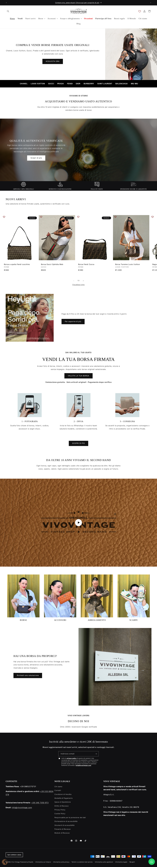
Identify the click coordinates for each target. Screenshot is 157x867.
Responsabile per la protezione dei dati (70, 817)
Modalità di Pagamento (63, 798)
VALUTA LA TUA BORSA (78, 376)
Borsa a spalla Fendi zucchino (17, 264)
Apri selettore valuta (14, 855)
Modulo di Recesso (62, 833)
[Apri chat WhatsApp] (151, 861)
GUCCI (51, 84)
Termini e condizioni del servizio (82, 862)
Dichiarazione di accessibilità (65, 821)
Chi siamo (58, 787)
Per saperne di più (73, 321)
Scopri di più (36, 158)
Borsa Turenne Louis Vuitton (127, 264)
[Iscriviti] (96, 753)
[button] (8, 11)
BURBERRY (89, 84)
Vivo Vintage (15, 862)
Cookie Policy (59, 814)
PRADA (60, 84)
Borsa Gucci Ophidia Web (52, 264)
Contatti (57, 790)
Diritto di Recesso (61, 806)
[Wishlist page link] (139, 11)
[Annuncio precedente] (6, 3)
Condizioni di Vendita (62, 794)
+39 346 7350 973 (40, 803)
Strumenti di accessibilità (64, 825)
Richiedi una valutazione (28, 675)
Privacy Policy (59, 810)
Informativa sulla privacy (61, 862)
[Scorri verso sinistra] (73, 280)
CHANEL (24, 84)
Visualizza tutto (78, 285)
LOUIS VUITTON (38, 84)
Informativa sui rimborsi (43, 862)
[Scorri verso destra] (83, 280)
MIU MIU (134, 84)
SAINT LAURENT (104, 84)
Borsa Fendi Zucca (86, 264)
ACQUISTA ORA (52, 61)
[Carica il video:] (78, 523)
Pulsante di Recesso (62, 829)
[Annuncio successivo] (150, 3)
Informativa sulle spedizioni (104, 862)
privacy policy (71, 758)
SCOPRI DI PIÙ (78, 443)
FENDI (70, 84)
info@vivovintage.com (83, 765)
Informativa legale (121, 862)
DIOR (78, 84)
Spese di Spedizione (62, 802)
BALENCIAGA (121, 84)
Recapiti (132, 862)
